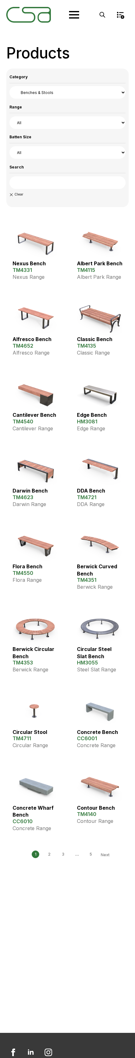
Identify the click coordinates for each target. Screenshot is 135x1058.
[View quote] (120, 14)
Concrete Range (96, 745)
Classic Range (93, 353)
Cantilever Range (33, 428)
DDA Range (91, 504)
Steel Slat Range (96, 669)
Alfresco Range (31, 353)
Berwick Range (95, 587)
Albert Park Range (99, 277)
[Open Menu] (74, 15)
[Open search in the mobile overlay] (102, 15)
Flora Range (27, 580)
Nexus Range (29, 277)
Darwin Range (29, 504)
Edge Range (91, 428)
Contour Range (95, 821)
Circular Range (30, 745)
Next (105, 854)
